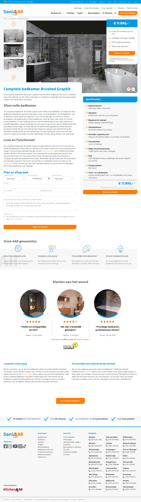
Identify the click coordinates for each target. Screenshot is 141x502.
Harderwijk (111, 456)
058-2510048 (113, 471)
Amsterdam (94, 450)
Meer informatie (16, 219)
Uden (125, 456)
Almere (92, 443)
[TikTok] (24, 446)
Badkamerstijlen (44, 455)
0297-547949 (113, 483)
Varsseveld (128, 462)
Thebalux (136, 2)
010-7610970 (113, 477)
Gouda (109, 443)
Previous (14, 23)
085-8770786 (96, 464)
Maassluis (110, 474)
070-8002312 (96, 477)
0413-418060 (130, 458)
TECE (105, 2)
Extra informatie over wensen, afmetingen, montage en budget (23, 199)
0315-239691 (130, 464)
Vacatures (42, 457)
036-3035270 (96, 446)
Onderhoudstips (70, 452)
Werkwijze (67, 440)
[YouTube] (15, 446)
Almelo (92, 437)
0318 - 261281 (130, 489)
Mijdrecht (110, 481)
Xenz (119, 2)
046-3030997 (130, 446)
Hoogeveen (111, 462)
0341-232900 (113, 458)
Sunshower (127, 2)
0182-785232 (113, 446)
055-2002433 (96, 458)
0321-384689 (96, 489)
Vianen (126, 468)
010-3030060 (130, 440)
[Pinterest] (20, 446)
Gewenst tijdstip (57, 175)
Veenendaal (128, 487)
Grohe (99, 2)
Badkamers (42, 437)
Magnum (112, 2)
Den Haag (93, 474)
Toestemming (8, 214)
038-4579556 (113, 440)
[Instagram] (10, 446)
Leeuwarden (111, 468)
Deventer (93, 481)
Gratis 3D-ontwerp (45, 452)
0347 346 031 (130, 471)
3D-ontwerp (27, 374)
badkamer (8, 163)
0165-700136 (113, 489)
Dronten (92, 487)
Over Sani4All (68, 437)
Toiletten (41, 440)
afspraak (88, 372)
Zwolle (126, 481)
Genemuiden (111, 437)
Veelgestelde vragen (71, 442)
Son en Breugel (130, 450)
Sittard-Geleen (129, 443)
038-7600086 (130, 483)
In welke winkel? (9, 175)
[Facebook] (6, 446)
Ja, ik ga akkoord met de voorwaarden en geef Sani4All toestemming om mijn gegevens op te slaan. (40, 218)
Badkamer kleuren (45, 450)
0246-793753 (96, 471)
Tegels (40, 445)
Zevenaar (127, 474)
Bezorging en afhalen (72, 447)
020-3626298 (96, 452)
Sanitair (41, 442)
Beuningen (94, 468)
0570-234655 (96, 483)
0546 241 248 (96, 440)
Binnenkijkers (43, 447)
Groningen (110, 450)
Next (14, 77)
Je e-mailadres (8, 190)
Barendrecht (94, 462)
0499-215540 (130, 452)
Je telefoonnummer (46, 190)
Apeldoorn (93, 456)
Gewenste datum (33, 175)
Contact (66, 455)
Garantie (66, 445)
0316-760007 (130, 477)
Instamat (92, 2)
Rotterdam (127, 437)
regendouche (48, 151)
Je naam (7, 183)
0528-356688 (113, 464)
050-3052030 (113, 452)
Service (66, 450)
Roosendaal (111, 487)
